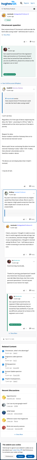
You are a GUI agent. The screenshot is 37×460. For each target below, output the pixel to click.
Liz (9, 48)
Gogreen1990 (19, 429)
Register (26, 3)
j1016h (16, 406)
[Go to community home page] (9, 3)
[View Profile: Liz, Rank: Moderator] (9, 262)
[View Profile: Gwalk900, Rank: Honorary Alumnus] (4, 89)
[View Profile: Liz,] (5, 49)
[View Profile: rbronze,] (4, 397)
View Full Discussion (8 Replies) (11, 83)
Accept (30, 456)
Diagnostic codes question (13, 357)
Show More (7, 35)
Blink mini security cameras (16, 426)
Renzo (16, 421)
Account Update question (13, 371)
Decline (20, 456)
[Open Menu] (34, 9)
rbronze (18, 398)
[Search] (21, 3)
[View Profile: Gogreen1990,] (4, 428)
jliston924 (16, 368)
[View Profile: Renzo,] (4, 420)
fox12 (15, 360)
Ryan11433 (16, 375)
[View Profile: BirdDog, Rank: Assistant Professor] (6, 193)
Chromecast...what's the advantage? (17, 351)
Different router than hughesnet (17, 419)
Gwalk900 (9, 88)
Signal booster (11, 396)
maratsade (10, 14)
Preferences (9, 456)
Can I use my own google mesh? (17, 404)
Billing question (10, 364)
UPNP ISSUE (11, 411)
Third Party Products (9, 9)
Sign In (33, 3)
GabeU (15, 353)
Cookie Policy (16, 450)
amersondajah (18, 414)
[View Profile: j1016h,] (4, 405)
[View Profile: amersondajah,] (4, 413)
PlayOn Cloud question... (13, 379)
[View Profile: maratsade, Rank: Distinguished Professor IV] (4, 15)
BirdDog (11, 192)
